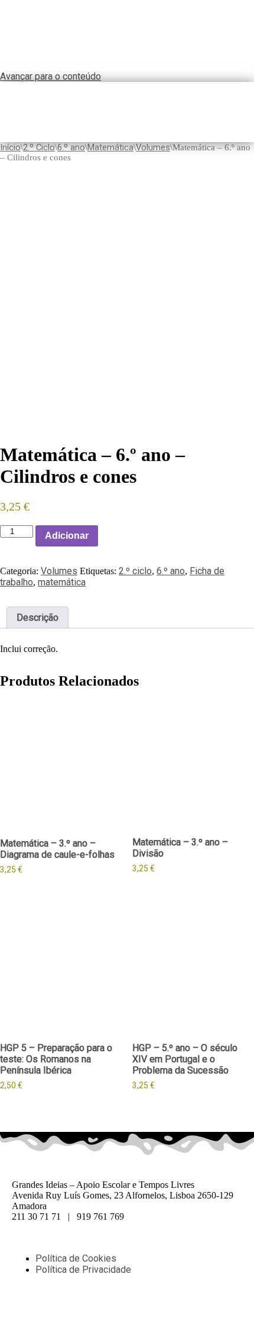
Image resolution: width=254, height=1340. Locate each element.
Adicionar (67, 536)
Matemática (110, 147)
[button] (249, 112)
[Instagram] (90, 1311)
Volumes (153, 147)
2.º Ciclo (39, 147)
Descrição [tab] (37, 617)
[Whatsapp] (58, 1311)
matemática (62, 582)
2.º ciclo (135, 571)
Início (10, 147)
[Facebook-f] (26, 1311)
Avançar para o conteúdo (50, 76)
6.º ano (71, 147)
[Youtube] (122, 1311)
